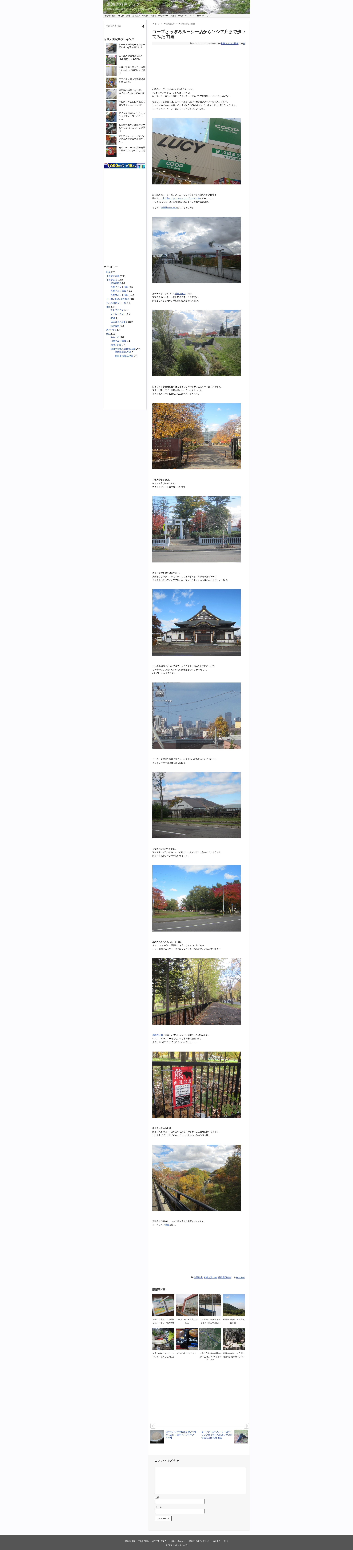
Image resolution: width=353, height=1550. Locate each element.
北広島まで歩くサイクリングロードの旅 (181, 198)
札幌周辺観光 (224, 1277)
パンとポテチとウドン (186, 1353)
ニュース (115, 337)
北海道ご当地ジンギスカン (182, 15)
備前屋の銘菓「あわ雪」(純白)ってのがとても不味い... (131, 93)
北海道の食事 (110, 15)
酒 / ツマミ (111, 330)
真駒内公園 (157, 1035)
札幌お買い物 (210, 1277)
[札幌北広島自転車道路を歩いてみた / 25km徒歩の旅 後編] (210, 1339)
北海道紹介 (111, 280)
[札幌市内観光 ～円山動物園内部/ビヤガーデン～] (234, 1339)
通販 (108, 307)
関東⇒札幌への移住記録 (123, 349)
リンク (209, 15)
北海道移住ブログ (123, 4)
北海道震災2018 (123, 352)
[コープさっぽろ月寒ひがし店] (187, 1305)
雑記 (108, 334)
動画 (108, 272)
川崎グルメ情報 (118, 341)
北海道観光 (116, 283)
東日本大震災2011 (124, 356)
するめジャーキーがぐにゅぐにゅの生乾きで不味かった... (132, 139)
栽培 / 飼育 (116, 345)
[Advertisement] (199, 66)
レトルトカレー (118, 314)
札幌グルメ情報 (118, 291)
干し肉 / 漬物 (124, 15)
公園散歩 (198, 1277)
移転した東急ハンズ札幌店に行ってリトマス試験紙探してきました (163, 1323)
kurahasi (240, 1277)
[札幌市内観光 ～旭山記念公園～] (234, 1305)
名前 (157, 1497)
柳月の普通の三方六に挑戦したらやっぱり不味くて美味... (132, 70)
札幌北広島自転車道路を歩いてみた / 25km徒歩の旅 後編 (210, 1356)
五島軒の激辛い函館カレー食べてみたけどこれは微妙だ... (132, 127)
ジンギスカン (117, 310)
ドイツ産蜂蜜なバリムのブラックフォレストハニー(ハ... (132, 116)
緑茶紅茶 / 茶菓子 (140, 15)
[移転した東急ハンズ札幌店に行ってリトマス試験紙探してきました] (163, 1305)
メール (158, 1507)
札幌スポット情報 (230, 43)
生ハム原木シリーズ (116, 303)
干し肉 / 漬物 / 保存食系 (117, 299)
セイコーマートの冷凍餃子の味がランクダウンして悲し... (132, 150)
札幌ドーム (180, 293)
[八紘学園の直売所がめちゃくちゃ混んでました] (210, 1305)
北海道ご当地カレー (159, 15)
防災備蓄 (115, 326)
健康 (113, 318)
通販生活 (200, 15)
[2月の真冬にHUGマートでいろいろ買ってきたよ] (163, 1339)
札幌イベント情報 (119, 287)
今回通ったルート (169, 207)
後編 (167, 1225)
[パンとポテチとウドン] (187, 1339)
